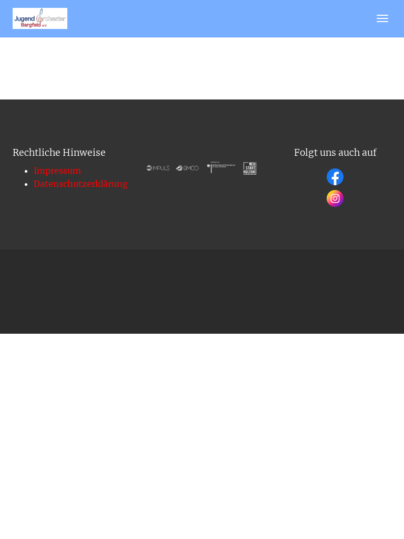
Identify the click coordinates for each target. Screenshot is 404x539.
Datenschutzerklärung (81, 183)
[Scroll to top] (370, 505)
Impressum (57, 170)
